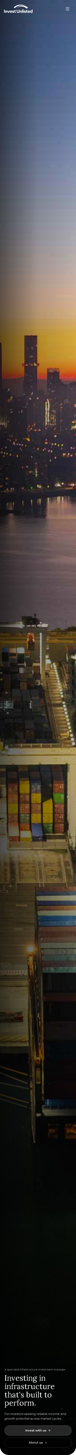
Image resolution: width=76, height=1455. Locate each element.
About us (36, 1442)
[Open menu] (67, 8)
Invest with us (35, 1430)
